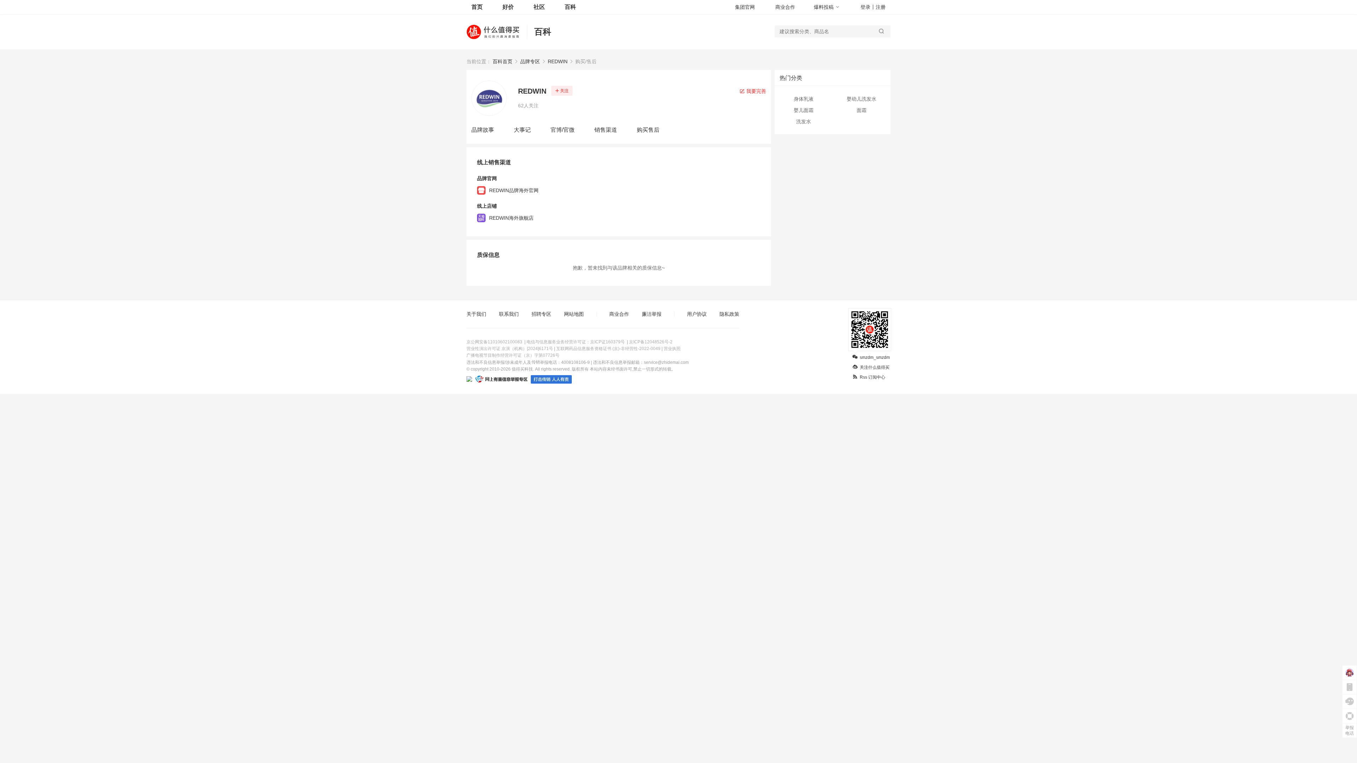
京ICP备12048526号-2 (650, 341)
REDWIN (558, 61)
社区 (539, 7)
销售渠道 (605, 130)
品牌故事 (482, 130)
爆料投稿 (824, 7)
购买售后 (648, 130)
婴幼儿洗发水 (861, 99)
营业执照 (672, 348)
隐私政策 (729, 314)
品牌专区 (530, 61)
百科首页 (502, 61)
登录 (865, 7)
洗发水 (803, 121)
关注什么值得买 (874, 367)
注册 (881, 7)
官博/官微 (563, 130)
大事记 (522, 130)
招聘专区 (541, 314)
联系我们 (509, 314)
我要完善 (755, 91)
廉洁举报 (652, 314)
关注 (564, 90)
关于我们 (476, 314)
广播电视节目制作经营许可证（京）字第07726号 (512, 355)
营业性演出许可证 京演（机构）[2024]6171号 (509, 348)
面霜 (862, 110)
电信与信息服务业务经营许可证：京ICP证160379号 (576, 341)
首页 (477, 7)
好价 (508, 7)
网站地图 (574, 314)
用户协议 (697, 314)
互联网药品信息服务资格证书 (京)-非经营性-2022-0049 (608, 348)
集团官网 (745, 7)
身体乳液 (803, 99)
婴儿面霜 (803, 110)
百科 (570, 7)
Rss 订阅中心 (872, 377)
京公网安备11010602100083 (494, 341)
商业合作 (785, 7)
